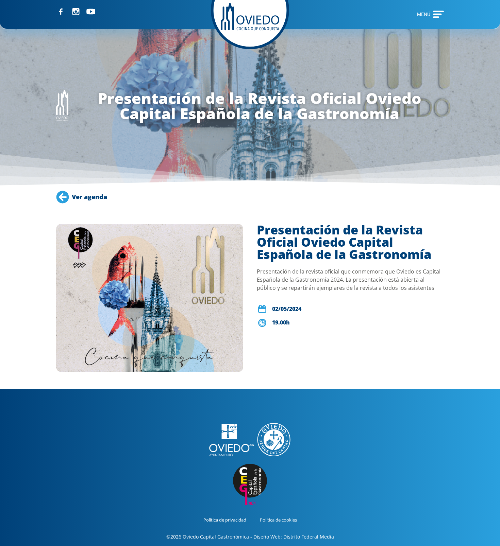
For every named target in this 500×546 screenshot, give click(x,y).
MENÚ (423, 14)
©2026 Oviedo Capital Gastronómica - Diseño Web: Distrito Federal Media (250, 536)
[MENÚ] (438, 14)
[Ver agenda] (62, 197)
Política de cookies (278, 520)
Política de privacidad (224, 520)
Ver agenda (89, 197)
